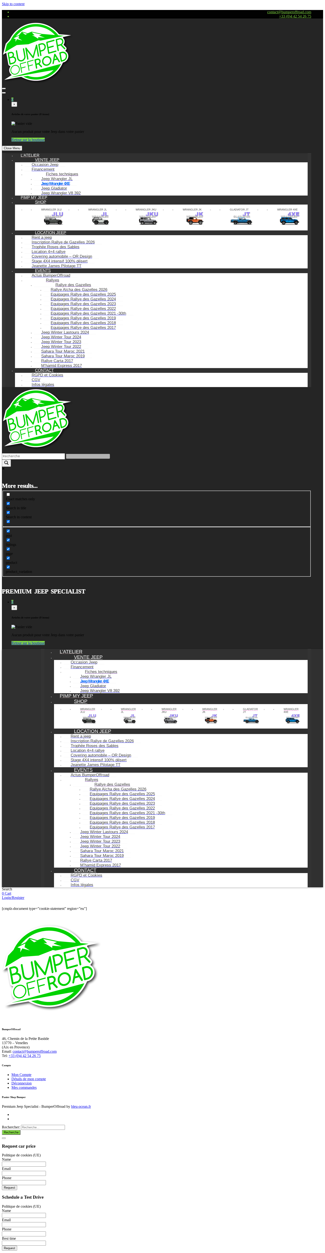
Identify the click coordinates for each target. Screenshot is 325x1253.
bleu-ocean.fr (81, 1106)
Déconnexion (21, 1083)
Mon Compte (21, 1075)
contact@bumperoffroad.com (289, 12)
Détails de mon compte (28, 1079)
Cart (8, 893)
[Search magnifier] (6, 463)
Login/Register (13, 898)
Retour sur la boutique (28, 140)
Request (9, 1187)
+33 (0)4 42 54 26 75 (295, 16)
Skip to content (13, 4)
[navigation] (156, 270)
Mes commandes (24, 1087)
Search (7, 889)
